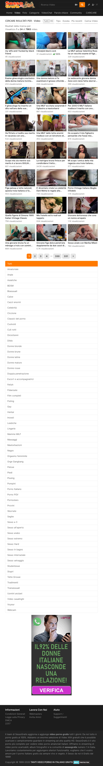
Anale (10, 274)
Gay (9, 406)
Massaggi (12, 439)
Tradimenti (12, 582)
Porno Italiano (14, 489)
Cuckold (11, 324)
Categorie (34, 12)
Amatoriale (12, 269)
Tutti (9, 263)
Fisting (10, 401)
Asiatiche (12, 280)
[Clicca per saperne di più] (51, 655)
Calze (10, 296)
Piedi (9, 472)
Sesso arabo (13, 533)
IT (97, 4)
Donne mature (14, 362)
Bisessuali (12, 291)
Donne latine (13, 357)
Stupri (10, 571)
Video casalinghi (15, 599)
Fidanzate (12, 390)
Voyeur (10, 604)
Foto (25, 12)
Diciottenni (12, 335)
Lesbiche (11, 423)
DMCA (8, 720)
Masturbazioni (14, 445)
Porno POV (12, 494)
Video (17, 12)
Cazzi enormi (14, 302)
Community (76, 12)
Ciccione (11, 313)
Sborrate (11, 511)
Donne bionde (14, 346)
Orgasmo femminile (17, 456)
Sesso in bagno (15, 549)
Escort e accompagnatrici (20, 379)
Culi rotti (11, 329)
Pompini (11, 483)
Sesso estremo (14, 538)
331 (66, 256)
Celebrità (12, 307)
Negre (10, 450)
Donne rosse (13, 368)
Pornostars (12, 500)
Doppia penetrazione (18, 373)
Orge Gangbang (15, 461)
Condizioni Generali (15, 714)
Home (9, 12)
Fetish (10, 384)
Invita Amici (35, 717)
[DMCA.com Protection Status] (81, 762)
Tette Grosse (13, 577)
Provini (10, 505)
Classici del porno (16, 318)
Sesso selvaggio (15, 560)
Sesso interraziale (16, 555)
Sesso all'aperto (15, 527)
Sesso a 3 (12, 522)
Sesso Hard (13, 544)
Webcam (11, 610)
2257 (7, 723)
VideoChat (46, 12)
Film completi (14, 395)
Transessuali (13, 588)
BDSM (10, 285)
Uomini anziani (14, 593)
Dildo (10, 340)
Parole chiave (61, 12)
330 (57, 256)
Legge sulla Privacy (15, 717)
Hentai (10, 412)
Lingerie (11, 428)
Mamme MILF (14, 434)
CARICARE (91, 12)
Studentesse (13, 566)
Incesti (10, 417)
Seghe (10, 516)
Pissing (10, 478)
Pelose (10, 467)
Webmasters (35, 714)
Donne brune (13, 351)
